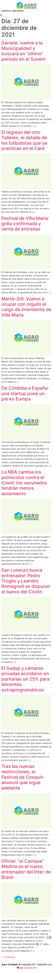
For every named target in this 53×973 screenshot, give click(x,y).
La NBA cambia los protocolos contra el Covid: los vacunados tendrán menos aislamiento (24, 482)
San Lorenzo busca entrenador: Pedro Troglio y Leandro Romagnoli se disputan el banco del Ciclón (25, 580)
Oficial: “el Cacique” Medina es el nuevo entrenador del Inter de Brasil (26, 869)
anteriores (8, 957)
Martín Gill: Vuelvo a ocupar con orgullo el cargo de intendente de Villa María (26, 307)
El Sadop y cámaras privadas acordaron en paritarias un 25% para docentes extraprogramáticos (25, 679)
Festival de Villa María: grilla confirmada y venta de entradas (25, 223)
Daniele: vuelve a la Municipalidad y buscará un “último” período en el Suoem (23, 51)
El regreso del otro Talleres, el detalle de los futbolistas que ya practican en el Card (24, 140)
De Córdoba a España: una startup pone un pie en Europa (25, 393)
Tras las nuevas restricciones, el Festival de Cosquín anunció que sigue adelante (22, 777)
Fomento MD (30, 968)
